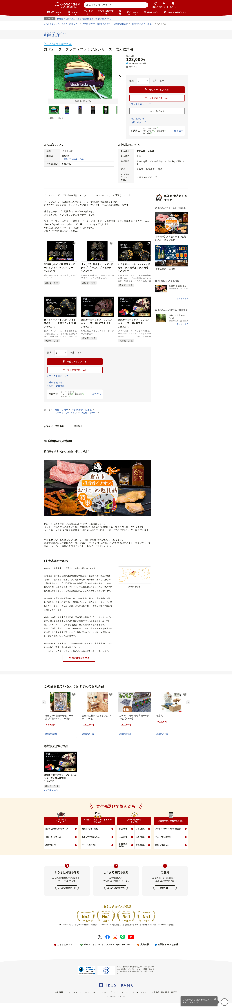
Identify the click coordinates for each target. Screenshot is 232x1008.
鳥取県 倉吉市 (52, 790)
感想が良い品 (50, 845)
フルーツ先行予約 (89, 845)
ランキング (88, 12)
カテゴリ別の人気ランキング (56, 829)
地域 (73, 13)
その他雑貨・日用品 (82, 410)
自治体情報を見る (80, 658)
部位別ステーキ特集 (124, 845)
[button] (74, 243)
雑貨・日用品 (62, 410)
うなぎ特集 (123, 829)
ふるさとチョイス (66, 944)
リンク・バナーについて (96, 992)
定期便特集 (140, 845)
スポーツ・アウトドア (66, 413)
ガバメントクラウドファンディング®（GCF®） (108, 944)
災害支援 (144, 944)
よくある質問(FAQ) (116, 888)
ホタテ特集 (140, 837)
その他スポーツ (89, 413)
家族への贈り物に (162, 845)
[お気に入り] (224, 1002)
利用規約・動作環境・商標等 (164, 992)
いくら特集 (140, 829)
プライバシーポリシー (119, 992)
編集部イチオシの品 (90, 829)
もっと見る (181, 298)
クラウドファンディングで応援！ (168, 829)
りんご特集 (123, 837)
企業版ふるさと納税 (168, 944)
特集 (120, 12)
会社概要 (59, 992)
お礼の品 (54, 13)
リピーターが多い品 (53, 837)
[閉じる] (215, 999)
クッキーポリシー (140, 992)
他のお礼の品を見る (74, 159)
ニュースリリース (74, 992)
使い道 (132, 13)
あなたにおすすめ (106, 12)
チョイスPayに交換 (163, 837)
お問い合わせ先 (139, 122)
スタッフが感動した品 (90, 837)
